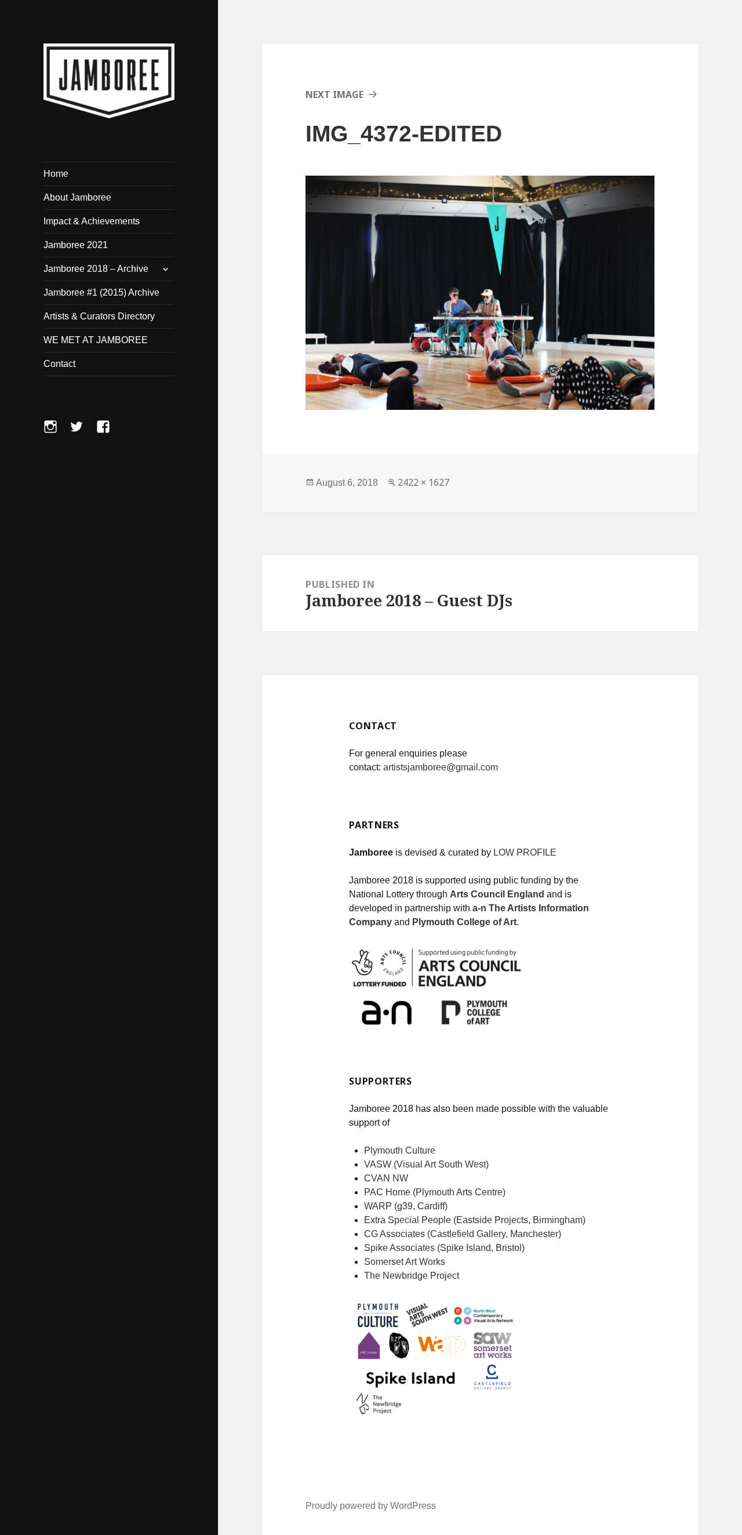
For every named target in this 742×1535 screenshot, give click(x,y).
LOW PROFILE (524, 852)
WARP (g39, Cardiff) (406, 1206)
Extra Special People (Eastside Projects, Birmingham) (474, 1220)
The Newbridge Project (411, 1276)
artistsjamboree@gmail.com (440, 767)
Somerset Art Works (404, 1262)
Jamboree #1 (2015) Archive (101, 292)
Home (55, 174)
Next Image (334, 94)
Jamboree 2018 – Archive (95, 269)
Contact (59, 364)
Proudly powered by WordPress (370, 1506)
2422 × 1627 (423, 482)
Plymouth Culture (399, 1150)
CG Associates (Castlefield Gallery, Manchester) (462, 1234)
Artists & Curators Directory (99, 316)
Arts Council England (497, 894)
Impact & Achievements (91, 221)
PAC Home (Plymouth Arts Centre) (434, 1192)
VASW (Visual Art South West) (426, 1164)
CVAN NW (386, 1178)
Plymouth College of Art (464, 922)
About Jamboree (77, 197)
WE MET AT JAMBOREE (95, 340)
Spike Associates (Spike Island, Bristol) (444, 1248)
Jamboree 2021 (75, 245)
